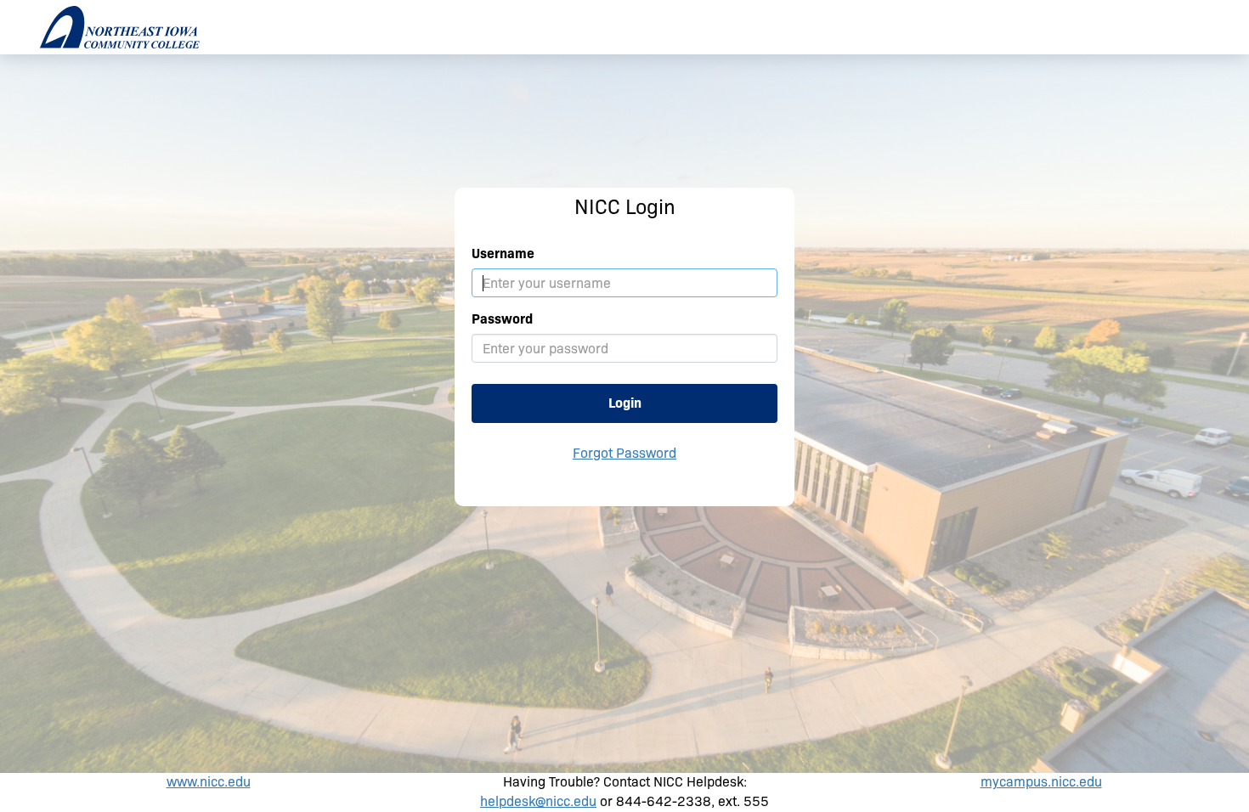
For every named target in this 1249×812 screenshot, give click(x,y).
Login (624, 403)
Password (502, 319)
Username (503, 253)
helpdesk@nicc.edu (538, 801)
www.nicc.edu (209, 782)
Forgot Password (624, 453)
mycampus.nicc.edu (1041, 782)
